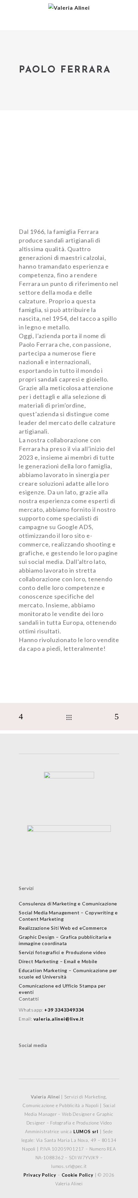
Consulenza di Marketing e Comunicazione (68, 903)
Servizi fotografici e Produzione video (62, 952)
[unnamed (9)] (69, 184)
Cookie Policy (77, 1175)
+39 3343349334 (64, 1010)
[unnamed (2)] (69, 128)
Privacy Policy (39, 1175)
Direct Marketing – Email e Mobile (58, 961)
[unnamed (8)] (69, 165)
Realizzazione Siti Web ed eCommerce (63, 928)
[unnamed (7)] (69, 146)
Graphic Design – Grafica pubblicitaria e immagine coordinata (65, 940)
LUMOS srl (85, 1131)
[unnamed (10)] (69, 202)
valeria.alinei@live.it (58, 1019)
